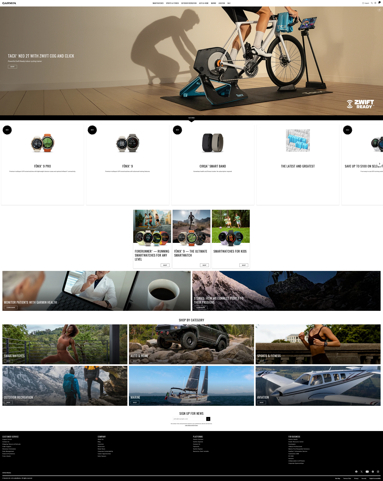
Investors (101, 444)
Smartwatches (158, 3)
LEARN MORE (10, 307)
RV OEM (291, 456)
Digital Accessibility (375, 478)
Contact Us (5, 441)
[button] (379, 10)
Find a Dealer (6, 456)
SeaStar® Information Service (297, 451)
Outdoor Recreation (189, 3)
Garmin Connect (198, 439)
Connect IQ (196, 444)
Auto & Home (203, 3)
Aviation (222, 3)
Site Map (337, 478)
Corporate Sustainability (105, 451)
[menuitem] (365, 3)
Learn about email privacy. (191, 425)
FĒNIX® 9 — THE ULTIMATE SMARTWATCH (191, 239)
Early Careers (102, 456)
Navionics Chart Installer (201, 451)
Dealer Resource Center (296, 441)
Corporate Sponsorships (296, 463)
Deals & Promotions (8, 453)
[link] (191, 60)
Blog (99, 441)
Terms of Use (347, 478)
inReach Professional (295, 446)
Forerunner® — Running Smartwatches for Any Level (152, 239)
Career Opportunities (104, 453)
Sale (228, 3)
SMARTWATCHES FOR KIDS (231, 239)
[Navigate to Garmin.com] (9, 3)
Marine (213, 3)
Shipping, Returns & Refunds (11, 444)
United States (6, 473)
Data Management (8, 451)
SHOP (12, 66)
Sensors (291, 458)
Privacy (356, 478)
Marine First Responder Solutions (299, 449)
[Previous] (3, 61)
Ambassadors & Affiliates (296, 461)
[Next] (380, 61)
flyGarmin (196, 446)
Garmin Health (293, 439)
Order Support (6, 446)
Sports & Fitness (172, 3)
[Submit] (208, 419)
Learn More (200, 307)
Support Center (7, 439)
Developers (292, 444)
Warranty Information (9, 449)
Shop (165, 265)
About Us (100, 439)
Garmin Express (198, 441)
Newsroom (101, 446)
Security (364, 478)
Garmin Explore (198, 449)
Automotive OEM (293, 453)
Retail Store (101, 449)
